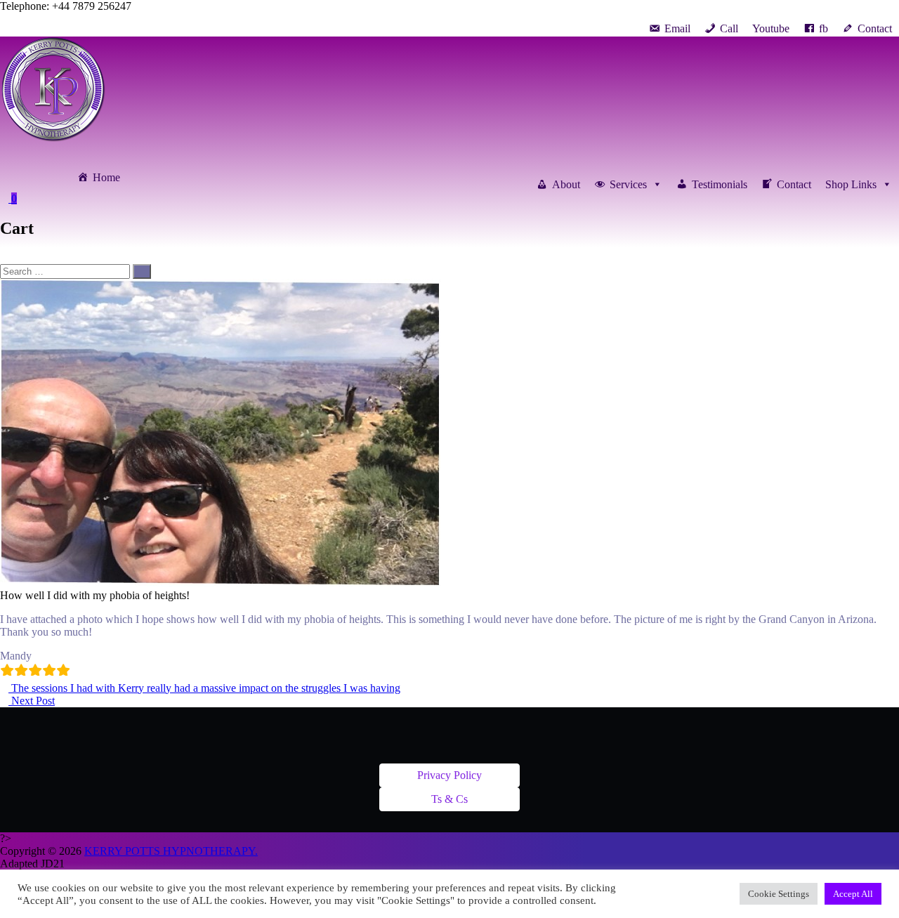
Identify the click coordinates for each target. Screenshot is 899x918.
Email (677, 28)
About (566, 184)
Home (106, 177)
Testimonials (719, 184)
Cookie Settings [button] (778, 894)
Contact (875, 28)
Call (729, 28)
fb (823, 28)
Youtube (770, 28)
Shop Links (851, 184)
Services (628, 184)
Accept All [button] (853, 894)
